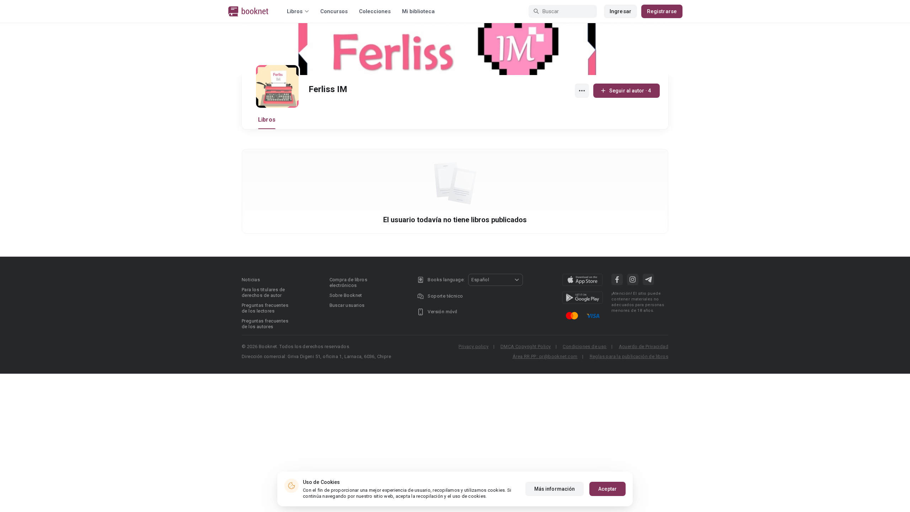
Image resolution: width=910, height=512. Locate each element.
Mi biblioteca (418, 11)
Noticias (251, 279)
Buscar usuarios (347, 305)
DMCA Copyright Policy (525, 346)
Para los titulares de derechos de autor (263, 292)
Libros (266, 119)
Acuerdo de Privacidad (643, 346)
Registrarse (662, 11)
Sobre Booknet (346, 295)
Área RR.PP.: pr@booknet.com (545, 356)
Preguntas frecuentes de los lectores (265, 308)
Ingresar (620, 11)
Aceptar (607, 489)
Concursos (334, 11)
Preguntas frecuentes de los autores (265, 323)
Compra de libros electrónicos (348, 282)
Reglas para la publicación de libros (629, 356)
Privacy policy (473, 346)
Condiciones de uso (584, 346)
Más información (554, 489)
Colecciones (375, 11)
